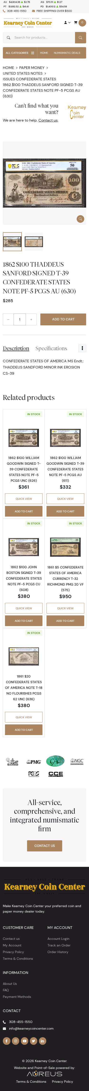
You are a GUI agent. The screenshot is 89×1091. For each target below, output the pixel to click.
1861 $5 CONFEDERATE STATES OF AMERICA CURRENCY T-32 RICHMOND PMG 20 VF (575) (65, 578)
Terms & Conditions (18, 958)
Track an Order (58, 945)
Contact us (48, 120)
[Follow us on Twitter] (33, 1041)
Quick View (24, 498)
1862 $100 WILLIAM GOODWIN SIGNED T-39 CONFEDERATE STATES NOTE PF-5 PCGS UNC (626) (24, 469)
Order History (57, 952)
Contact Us (44, 846)
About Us (10, 984)
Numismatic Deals (67, 53)
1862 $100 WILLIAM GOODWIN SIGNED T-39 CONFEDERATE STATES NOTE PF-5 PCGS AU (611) (65, 469)
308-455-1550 (16, 11)
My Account (12, 945)
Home (44, 53)
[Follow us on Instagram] (15, 1041)
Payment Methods (17, 997)
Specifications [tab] (51, 348)
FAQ (6, 990)
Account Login (58, 938)
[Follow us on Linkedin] (43, 1041)
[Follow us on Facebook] (6, 1041)
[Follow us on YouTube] (24, 1041)
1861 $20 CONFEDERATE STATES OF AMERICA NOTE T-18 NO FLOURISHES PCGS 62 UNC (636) (23, 687)
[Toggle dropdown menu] (82, 348)
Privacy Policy (13, 952)
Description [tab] (16, 348)
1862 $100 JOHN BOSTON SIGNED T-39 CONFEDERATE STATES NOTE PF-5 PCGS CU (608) (24, 578)
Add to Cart (63, 319)
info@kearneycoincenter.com (31, 1028)
